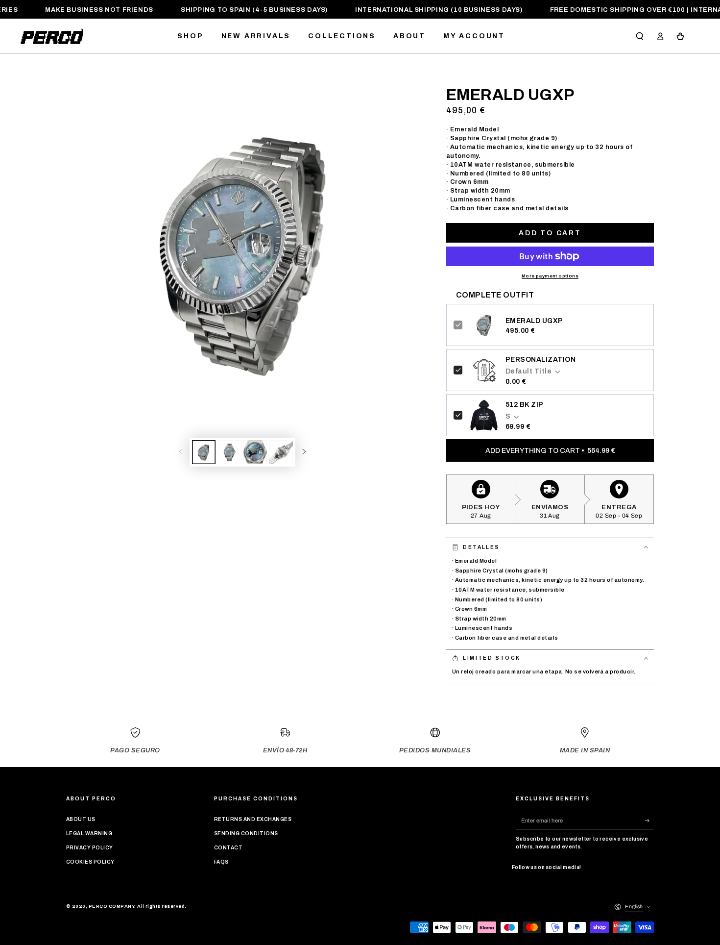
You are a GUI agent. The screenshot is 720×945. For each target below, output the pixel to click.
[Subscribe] (649, 820)
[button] (639, 36)
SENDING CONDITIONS (246, 833)
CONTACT (228, 847)
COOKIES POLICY (90, 862)
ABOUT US (81, 819)
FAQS (221, 862)
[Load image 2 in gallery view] (229, 452)
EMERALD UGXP (534, 320)
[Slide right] (303, 452)
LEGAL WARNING (89, 833)
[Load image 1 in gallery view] (204, 452)
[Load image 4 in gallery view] (281, 452)
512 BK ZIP (524, 404)
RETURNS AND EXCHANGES (252, 819)
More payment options (550, 276)
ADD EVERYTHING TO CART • (550, 450)
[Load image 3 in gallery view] (255, 452)
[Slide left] (181, 452)
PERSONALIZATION (540, 359)
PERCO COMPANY (111, 906)
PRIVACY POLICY (89, 847)
